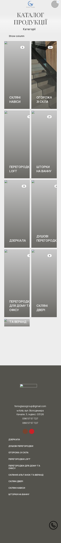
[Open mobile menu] (4, 4)
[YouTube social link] (31, 431)
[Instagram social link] (25, 431)
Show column (16, 36)
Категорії (29, 29)
